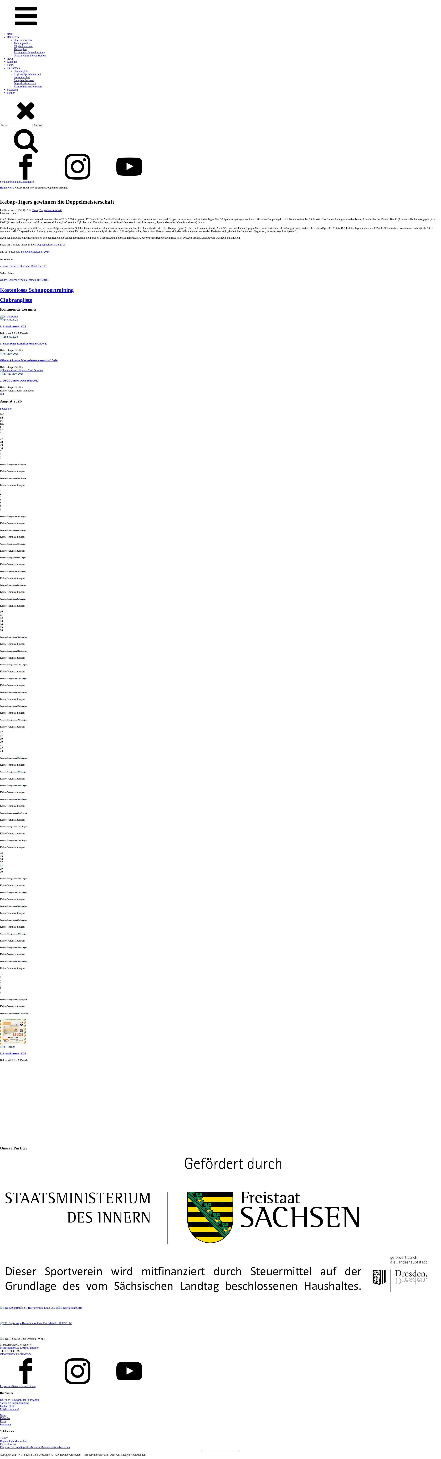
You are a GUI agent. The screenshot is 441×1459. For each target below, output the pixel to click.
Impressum (6, 1386)
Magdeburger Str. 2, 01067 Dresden (19, 1347)
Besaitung (12, 89)
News (10, 58)
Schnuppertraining (10, 181)
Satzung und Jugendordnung (29, 52)
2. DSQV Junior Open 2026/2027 (19, 380)
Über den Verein (23, 40)
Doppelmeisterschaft (25, 83)
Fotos (10, 64)
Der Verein (13, 36)
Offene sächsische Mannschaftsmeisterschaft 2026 (29, 360)
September (6, 408)
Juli (2, 393)
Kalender (12, 61)
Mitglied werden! (23, 46)
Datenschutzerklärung (24, 1386)
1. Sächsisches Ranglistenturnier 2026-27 (23, 343)
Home (10, 33)
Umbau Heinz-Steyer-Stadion (30, 55)
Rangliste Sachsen (24, 80)
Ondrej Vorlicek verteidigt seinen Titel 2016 (24, 279)
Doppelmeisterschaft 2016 (51, 244)
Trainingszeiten (22, 43)
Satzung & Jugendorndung (14, 1403)
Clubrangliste (21, 71)
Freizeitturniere (22, 77)
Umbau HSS (7, 1406)
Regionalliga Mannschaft (27, 74)
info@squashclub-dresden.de (16, 1353)
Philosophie (20, 49)
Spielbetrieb (13, 67)
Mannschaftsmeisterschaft (28, 86)
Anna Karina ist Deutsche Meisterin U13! (24, 266)
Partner (11, 92)
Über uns (5, 1399)
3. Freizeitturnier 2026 (13, 326)
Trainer (4, 1437)
